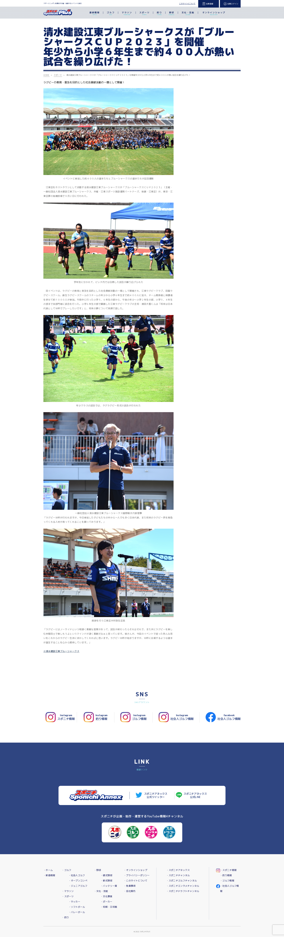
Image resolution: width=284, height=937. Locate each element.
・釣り (65, 917)
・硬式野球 (106, 875)
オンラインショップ (213, 13)
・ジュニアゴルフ (78, 885)
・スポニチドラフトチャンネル (182, 891)
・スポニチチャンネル (178, 875)
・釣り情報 (226, 875)
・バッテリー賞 (109, 885)
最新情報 (94, 13)
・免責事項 (129, 885)
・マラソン (67, 891)
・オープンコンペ (78, 880)
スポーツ (144, 13)
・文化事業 (106, 896)
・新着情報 (49, 875)
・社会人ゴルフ (77, 875)
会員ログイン (232, 3)
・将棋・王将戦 (109, 906)
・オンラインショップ (135, 870)
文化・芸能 (188, 13)
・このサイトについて (135, 880)
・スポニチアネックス (178, 870)
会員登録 (209, 3)
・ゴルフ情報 (227, 880)
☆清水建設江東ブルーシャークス (61, 651)
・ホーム (48, 870)
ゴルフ (111, 13)
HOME (46, 75)
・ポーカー (106, 901)
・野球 (97, 870)
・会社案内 (129, 891)
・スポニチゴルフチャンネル (181, 880)
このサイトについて (187, 3)
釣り (159, 13)
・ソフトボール (77, 906)
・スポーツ (67, 896)
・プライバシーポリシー (137, 875)
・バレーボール (77, 912)
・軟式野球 (106, 880)
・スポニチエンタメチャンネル (182, 885)
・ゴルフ (66, 870)
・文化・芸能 (101, 891)
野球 (172, 13)
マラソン (127, 13)
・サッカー (74, 901)
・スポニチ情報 (228, 870)
